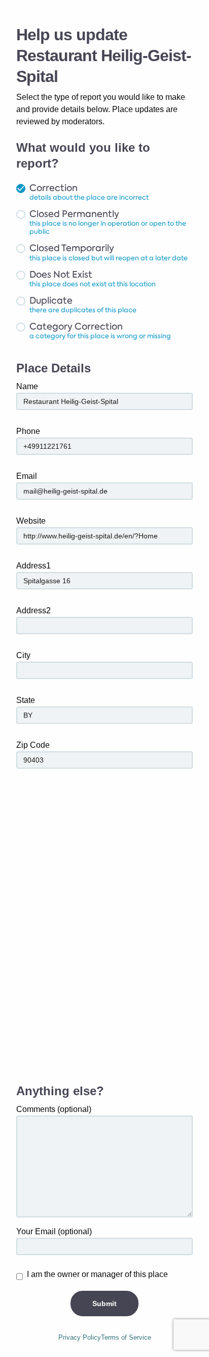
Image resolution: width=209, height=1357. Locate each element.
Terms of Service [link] (126, 1337)
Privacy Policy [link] (79, 1337)
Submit (104, 1303)
